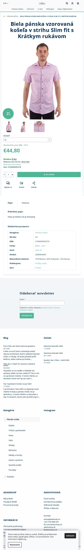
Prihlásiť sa (27, 316)
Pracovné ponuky (10, 505)
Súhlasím (70, 536)
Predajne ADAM (10, 502)
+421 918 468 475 (51, 522)
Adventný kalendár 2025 (53, 346)
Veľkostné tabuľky (51, 505)
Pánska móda (41, 232)
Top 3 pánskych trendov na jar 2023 (17, 384)
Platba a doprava (51, 508)
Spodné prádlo (15, 465)
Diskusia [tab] (25, 203)
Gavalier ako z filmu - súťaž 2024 (56, 360)
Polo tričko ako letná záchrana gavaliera (19, 346)
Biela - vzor (40, 246)
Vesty (11, 435)
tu (25, 539)
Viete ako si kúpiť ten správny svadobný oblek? (19, 364)
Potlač (38, 268)
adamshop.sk (49, 527)
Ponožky (12, 470)
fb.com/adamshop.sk (53, 524)
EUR (4, 3)
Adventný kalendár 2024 (53, 353)
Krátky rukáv (41, 263)
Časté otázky (49, 498)
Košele (11, 425)
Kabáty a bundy (15, 455)
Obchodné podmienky (13, 526)
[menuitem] (17, 9)
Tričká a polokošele (17, 430)
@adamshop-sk (50, 530)
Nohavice (13, 450)
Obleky (12, 445)
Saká (11, 440)
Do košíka (50, 174)
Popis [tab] (10, 203)
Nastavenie (15, 545)
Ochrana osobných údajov (14, 529)
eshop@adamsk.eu (52, 519)
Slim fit (38, 250)
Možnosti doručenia (12, 164)
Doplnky (10, 476)
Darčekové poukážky (53, 502)
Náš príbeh (8, 498)
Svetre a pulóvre (16, 460)
